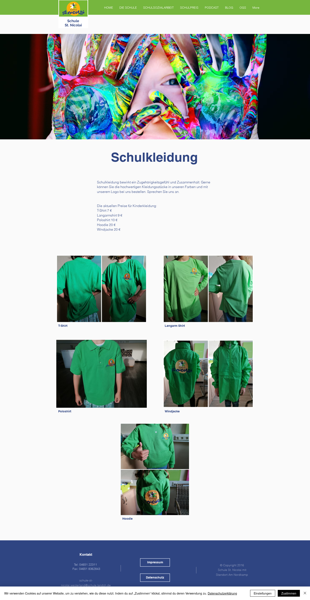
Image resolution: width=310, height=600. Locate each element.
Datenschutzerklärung (222, 593)
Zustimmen (288, 593)
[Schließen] (304, 593)
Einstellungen (263, 593)
